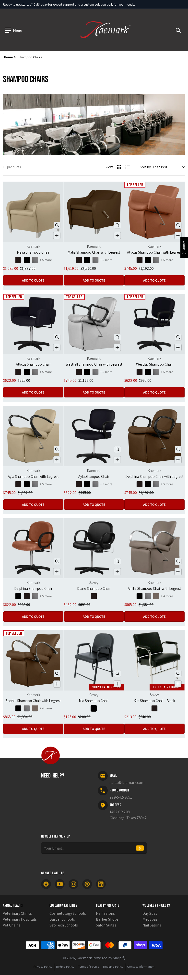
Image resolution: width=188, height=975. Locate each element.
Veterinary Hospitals (20, 919)
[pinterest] (87, 884)
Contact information (140, 966)
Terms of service (88, 966)
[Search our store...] (178, 30)
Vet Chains (11, 925)
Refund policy (65, 966)
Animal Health (12, 905)
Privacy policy (43, 966)
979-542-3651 (121, 797)
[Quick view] (57, 225)
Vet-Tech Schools (63, 925)
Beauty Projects (107, 905)
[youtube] (60, 884)
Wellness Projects (156, 905)
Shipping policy (113, 966)
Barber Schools (62, 919)
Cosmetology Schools (67, 913)
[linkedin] (101, 884)
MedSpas (149, 919)
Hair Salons (105, 913)
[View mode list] (127, 167)
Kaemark (84, 958)
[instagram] (73, 884)
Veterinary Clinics (17, 913)
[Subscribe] (140, 848)
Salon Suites (106, 925)
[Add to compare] (56, 235)
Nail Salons (151, 925)
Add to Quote (33, 280)
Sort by (145, 167)
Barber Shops (107, 919)
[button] (13, 30)
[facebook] (46, 884)
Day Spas (149, 913)
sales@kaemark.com (127, 782)
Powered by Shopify (109, 958)
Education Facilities (63, 905)
